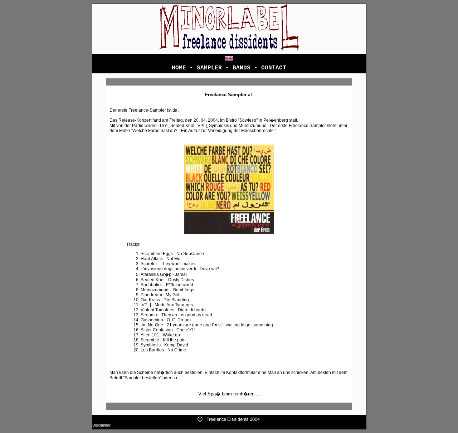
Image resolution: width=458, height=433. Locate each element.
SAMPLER (209, 68)
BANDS (241, 68)
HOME (179, 68)
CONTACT (273, 68)
